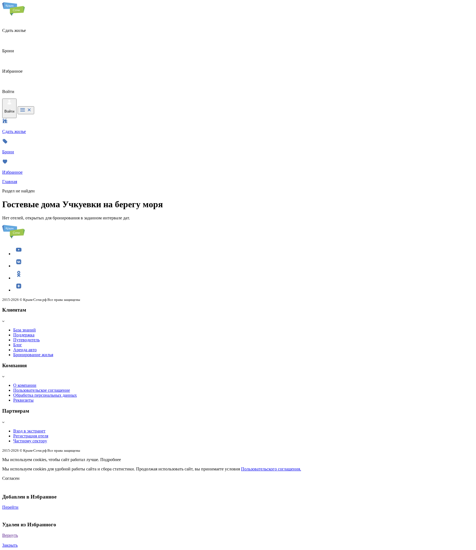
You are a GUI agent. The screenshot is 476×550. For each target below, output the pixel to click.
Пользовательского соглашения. (271, 469)
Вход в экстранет (29, 431)
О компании (24, 385)
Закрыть (10, 545)
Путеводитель (26, 339)
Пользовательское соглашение (41, 390)
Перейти (10, 507)
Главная (9, 181)
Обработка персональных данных (45, 395)
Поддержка (23, 335)
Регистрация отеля (30, 436)
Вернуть (10, 535)
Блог (17, 344)
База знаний (24, 330)
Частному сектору (30, 441)
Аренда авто (25, 349)
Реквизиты (23, 400)
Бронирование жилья (33, 354)
